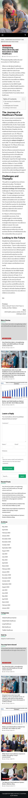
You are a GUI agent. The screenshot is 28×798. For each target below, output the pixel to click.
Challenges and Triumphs (11, 105)
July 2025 (4, 554)
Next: (15, 312)
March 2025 (5, 566)
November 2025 (6, 541)
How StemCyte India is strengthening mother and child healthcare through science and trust (13, 344)
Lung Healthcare (6, 624)
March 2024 (5, 602)
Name (4, 444)
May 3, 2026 (9, 378)
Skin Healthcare (6, 627)
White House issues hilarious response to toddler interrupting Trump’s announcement (13, 510)
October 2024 (6, 581)
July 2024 (4, 590)
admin (5, 56)
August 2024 (5, 587)
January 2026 (5, 535)
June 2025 (5, 557)
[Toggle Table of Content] (22, 99)
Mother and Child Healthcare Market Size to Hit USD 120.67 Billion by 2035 (13, 504)
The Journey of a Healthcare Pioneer (12, 102)
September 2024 (6, 584)
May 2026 (5, 526)
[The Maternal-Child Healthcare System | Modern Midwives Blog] (14, 771)
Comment (5, 423)
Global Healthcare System (9, 617)
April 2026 (5, 529)
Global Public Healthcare (9, 620)
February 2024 (6, 605)
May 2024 (5, 596)
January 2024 (5, 608)
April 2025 (5, 563)
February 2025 (6, 569)
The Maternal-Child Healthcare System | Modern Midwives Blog (13, 516)
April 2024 (5, 599)
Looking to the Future (10, 107)
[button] (2, 35)
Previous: (13, 306)
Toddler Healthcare (7, 45)
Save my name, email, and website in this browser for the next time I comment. (13, 461)
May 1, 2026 (9, 759)
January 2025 (5, 572)
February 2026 (6, 532)
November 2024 (6, 578)
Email (17, 444)
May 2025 (5, 560)
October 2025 (6, 544)
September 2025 (6, 547)
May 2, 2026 (9, 404)
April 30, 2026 (10, 785)
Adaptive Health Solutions (8, 638)
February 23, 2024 (12, 56)
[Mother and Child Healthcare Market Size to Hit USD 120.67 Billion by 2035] (14, 390)
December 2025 (6, 538)
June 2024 (5, 593)
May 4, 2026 (9, 347)
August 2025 (5, 550)
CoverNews (23, 793)
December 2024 (6, 575)
